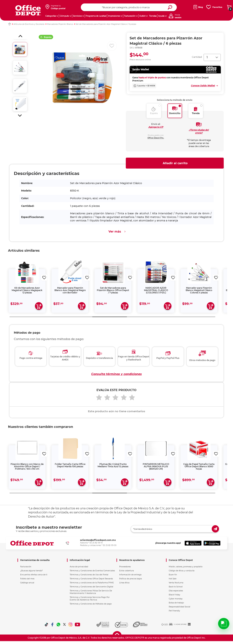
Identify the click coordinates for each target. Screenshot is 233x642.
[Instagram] (70, 624)
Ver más (114, 231)
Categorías (50, 16)
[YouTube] (77, 624)
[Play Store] (212, 543)
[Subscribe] (215, 528)
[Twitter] (64, 624)
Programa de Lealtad (96, 16)
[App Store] (193, 543)
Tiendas (153, 16)
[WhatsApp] (58, 624)
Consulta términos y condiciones (116, 374)
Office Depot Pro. (155, 138)
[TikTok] (46, 624)
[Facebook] (52, 624)
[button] (20, 36)
